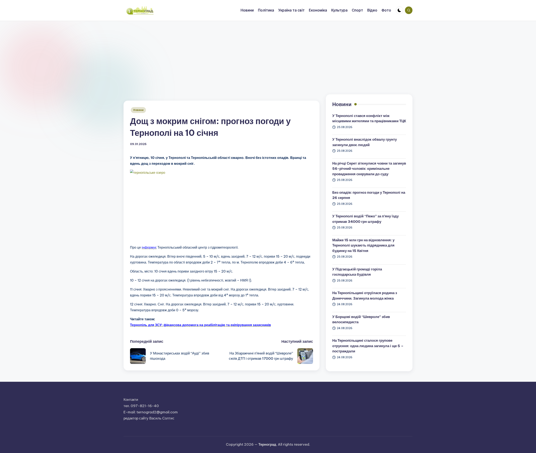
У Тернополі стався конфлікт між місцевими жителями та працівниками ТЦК (369, 118)
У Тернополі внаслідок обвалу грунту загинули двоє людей (364, 142)
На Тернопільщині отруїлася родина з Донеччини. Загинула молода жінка (364, 296)
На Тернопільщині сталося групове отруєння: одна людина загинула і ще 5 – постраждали (367, 345)
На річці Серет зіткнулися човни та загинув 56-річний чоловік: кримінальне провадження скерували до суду (369, 168)
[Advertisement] (268, 52)
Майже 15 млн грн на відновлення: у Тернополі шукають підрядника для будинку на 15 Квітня (363, 245)
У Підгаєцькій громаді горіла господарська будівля (357, 272)
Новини (138, 110)
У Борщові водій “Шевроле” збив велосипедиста (361, 319)
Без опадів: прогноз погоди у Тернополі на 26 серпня (368, 195)
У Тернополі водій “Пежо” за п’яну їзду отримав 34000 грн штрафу (365, 219)
